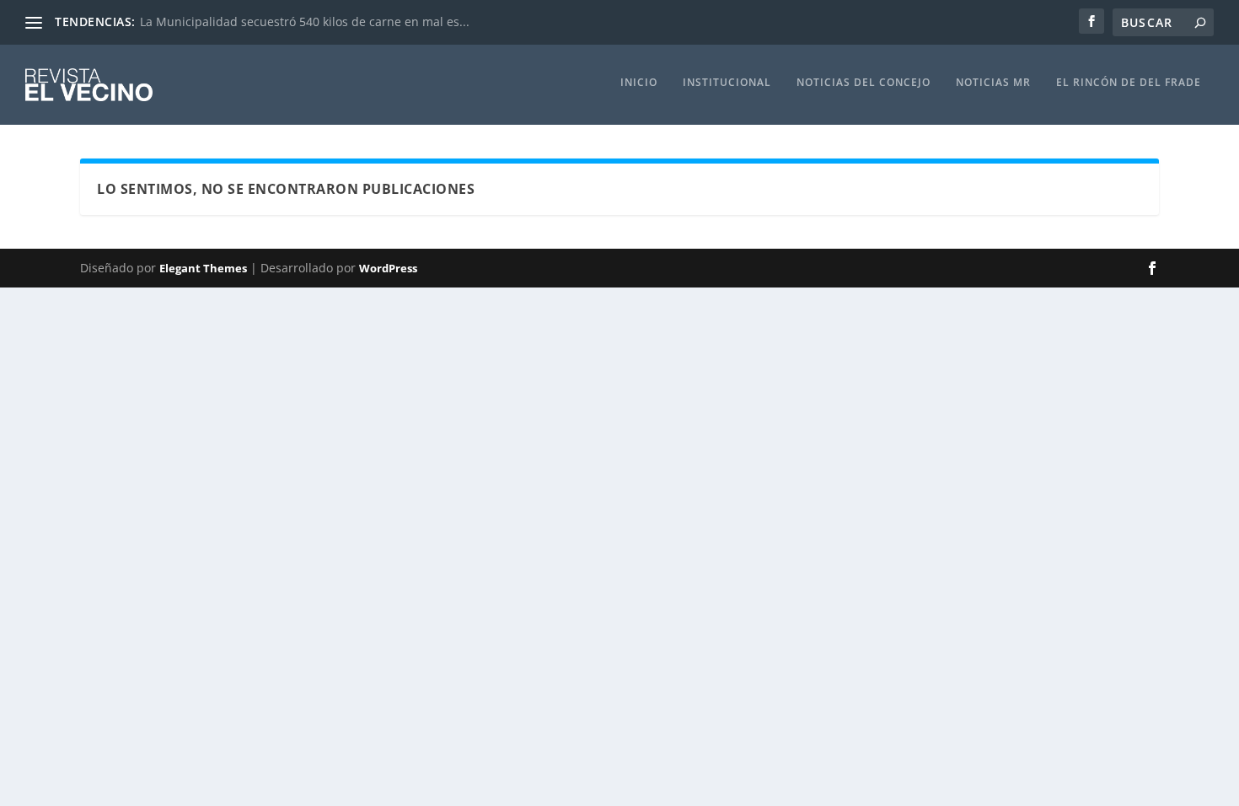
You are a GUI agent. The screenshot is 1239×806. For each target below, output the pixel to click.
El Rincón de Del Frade (1128, 82)
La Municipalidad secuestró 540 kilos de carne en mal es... (304, 21)
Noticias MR (993, 82)
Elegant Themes (203, 268)
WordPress (388, 268)
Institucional (727, 82)
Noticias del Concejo (863, 82)
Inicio (638, 82)
